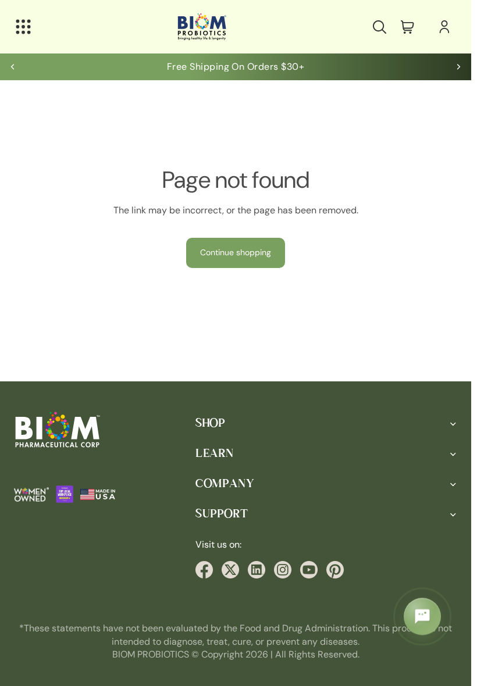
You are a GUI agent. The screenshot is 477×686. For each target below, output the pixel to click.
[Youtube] (309, 569)
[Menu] (23, 26)
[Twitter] (230, 569)
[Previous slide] (13, 67)
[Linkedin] (256, 569)
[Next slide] (458, 67)
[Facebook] (204, 569)
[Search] (379, 26)
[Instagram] (282, 569)
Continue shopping (235, 252)
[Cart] (407, 26)
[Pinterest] (335, 569)
